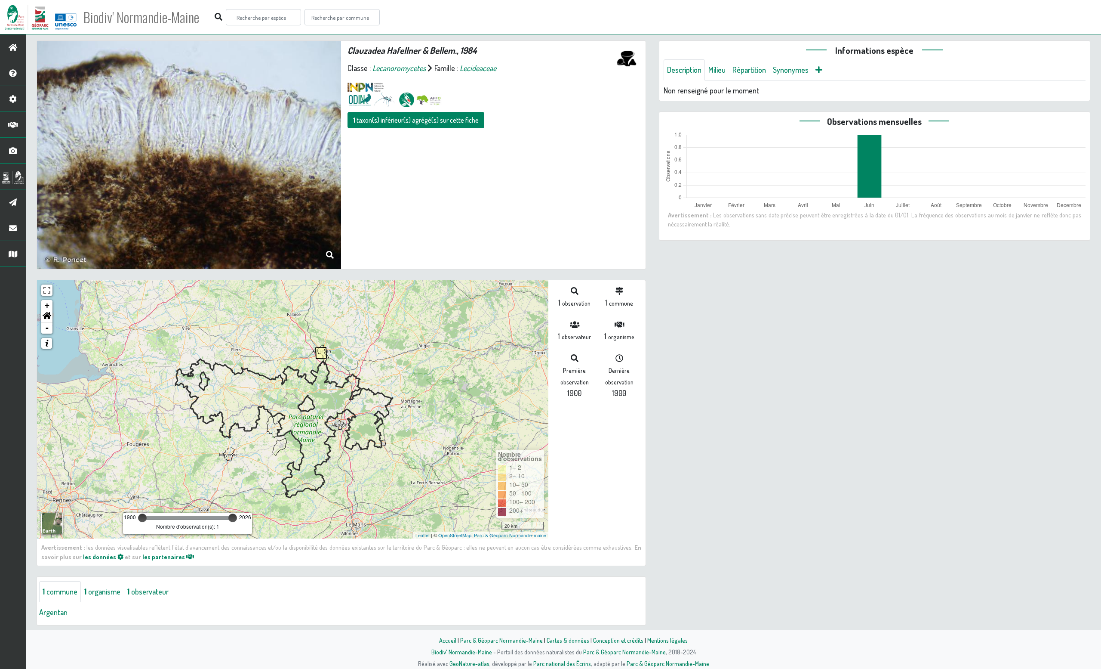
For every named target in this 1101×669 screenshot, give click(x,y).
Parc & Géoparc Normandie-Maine (501, 640)
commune (60, 591)
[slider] (142, 518)
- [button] (47, 327)
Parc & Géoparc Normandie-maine (510, 535)
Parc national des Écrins (562, 663)
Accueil (447, 640)
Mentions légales (667, 640)
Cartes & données (568, 640)
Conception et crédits (618, 640)
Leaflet (422, 535)
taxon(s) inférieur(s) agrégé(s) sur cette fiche (416, 120)
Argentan (53, 612)
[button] (46, 316)
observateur (148, 591)
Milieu (717, 69)
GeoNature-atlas (469, 663)
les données (100, 557)
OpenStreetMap (454, 535)
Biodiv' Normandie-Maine (141, 17)
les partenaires (164, 557)
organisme (102, 591)
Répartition (749, 69)
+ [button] (47, 305)
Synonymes (791, 69)
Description (684, 69)
